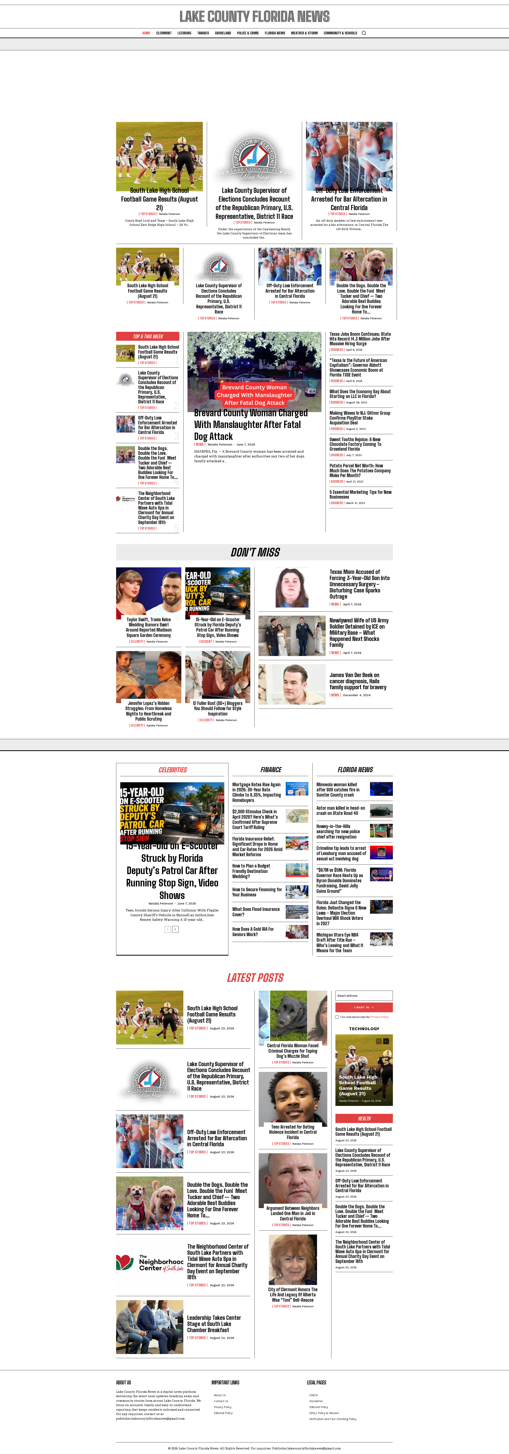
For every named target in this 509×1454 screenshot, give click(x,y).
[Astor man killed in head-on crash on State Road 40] (381, 811)
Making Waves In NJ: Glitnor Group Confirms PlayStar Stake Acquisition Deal (360, 417)
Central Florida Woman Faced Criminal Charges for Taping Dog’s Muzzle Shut (293, 1051)
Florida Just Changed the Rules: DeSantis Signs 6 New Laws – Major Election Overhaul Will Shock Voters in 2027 (341, 913)
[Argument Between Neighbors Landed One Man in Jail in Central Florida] (293, 1180)
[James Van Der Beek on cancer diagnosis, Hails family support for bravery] (292, 684)
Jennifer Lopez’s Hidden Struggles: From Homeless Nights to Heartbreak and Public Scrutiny (148, 711)
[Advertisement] (254, 80)
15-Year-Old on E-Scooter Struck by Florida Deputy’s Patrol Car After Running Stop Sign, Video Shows (218, 627)
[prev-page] (167, 929)
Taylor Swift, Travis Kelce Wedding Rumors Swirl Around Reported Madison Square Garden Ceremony (149, 627)
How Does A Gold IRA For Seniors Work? (253, 931)
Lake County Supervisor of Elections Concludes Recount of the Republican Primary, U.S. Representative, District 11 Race (219, 298)
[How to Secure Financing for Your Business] (297, 892)
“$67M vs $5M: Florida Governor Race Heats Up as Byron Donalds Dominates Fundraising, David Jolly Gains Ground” (340, 880)
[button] (364, 33)
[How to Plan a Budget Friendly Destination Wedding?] (297, 870)
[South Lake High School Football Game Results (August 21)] (159, 156)
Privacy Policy (379, 1017)
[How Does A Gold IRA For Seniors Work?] (297, 932)
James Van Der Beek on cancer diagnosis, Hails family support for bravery (358, 681)
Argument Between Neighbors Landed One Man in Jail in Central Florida (292, 1213)
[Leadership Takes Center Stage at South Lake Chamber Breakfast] (149, 1327)
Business (337, 349)
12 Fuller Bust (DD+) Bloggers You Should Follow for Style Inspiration (218, 708)
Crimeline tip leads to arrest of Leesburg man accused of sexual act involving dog (341, 853)
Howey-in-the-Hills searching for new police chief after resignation (338, 832)
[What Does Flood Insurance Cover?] (297, 912)
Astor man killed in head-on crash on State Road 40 (341, 810)
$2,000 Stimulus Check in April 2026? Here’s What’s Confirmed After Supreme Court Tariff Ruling (255, 819)
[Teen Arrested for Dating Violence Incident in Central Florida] (293, 1099)
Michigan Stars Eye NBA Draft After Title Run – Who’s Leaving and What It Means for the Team (340, 942)
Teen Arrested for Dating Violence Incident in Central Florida (293, 1132)
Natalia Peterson (169, 214)
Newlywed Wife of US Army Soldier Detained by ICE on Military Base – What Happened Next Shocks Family (359, 632)
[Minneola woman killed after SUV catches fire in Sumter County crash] (381, 789)
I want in (361, 1007)
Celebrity (137, 641)
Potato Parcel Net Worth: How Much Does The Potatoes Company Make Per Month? (360, 470)
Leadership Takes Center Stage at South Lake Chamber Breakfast (214, 1323)
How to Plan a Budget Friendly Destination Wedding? (251, 871)
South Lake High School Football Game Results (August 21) (159, 199)
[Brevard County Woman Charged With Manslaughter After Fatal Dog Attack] (254, 372)
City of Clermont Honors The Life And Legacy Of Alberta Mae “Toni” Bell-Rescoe (293, 1295)
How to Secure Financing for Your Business (257, 892)
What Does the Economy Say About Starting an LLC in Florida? (360, 394)
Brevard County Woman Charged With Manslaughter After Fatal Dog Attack (251, 425)
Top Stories (148, 213)
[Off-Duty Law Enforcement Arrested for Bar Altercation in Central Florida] (349, 156)
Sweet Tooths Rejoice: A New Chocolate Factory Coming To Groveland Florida (355, 444)
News (200, 444)
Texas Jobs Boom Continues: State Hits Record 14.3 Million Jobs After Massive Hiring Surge (360, 338)
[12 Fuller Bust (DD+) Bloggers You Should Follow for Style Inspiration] (218, 677)
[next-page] (175, 929)
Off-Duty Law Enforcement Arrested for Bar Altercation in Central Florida (349, 199)
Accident (206, 641)
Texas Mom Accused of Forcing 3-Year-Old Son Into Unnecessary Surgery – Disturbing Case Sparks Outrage (360, 584)
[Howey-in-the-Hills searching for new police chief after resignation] (381, 831)
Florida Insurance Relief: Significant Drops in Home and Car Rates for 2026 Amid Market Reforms (257, 846)
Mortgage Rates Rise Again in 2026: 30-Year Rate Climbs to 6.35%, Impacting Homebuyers (256, 792)
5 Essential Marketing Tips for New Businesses (360, 494)
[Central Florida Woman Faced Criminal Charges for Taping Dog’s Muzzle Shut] (293, 1018)
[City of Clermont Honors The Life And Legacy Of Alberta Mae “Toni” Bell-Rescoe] (293, 1262)
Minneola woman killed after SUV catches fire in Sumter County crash (338, 790)
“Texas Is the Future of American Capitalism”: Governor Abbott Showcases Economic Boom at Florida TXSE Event (358, 368)
